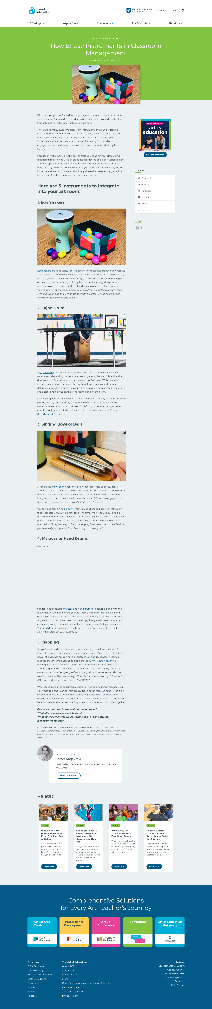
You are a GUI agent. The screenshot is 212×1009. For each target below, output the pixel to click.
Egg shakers (44, 270)
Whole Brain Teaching (103, 661)
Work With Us (70, 974)
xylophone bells (63, 486)
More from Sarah (68, 775)
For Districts (139, 23)
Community (104, 23)
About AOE (68, 966)
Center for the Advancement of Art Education (87, 983)
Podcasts (32, 996)
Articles (31, 987)
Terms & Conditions (73, 991)
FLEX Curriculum (36, 966)
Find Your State (70, 987)
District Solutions (36, 979)
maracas (68, 608)
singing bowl (66, 509)
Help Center (178, 985)
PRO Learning (35, 970)
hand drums (85, 608)
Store (65, 979)
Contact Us (68, 970)
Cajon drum (46, 372)
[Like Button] (137, 228)
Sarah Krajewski (96, 60)
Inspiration (69, 23)
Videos (31, 991)
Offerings (35, 23)
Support (161, 11)
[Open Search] (183, 10)
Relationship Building (106, 38)
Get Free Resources (155, 155)
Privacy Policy (70, 996)
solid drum (48, 628)
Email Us (180, 981)
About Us (174, 23)
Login (174, 11)
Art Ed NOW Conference (40, 974)
